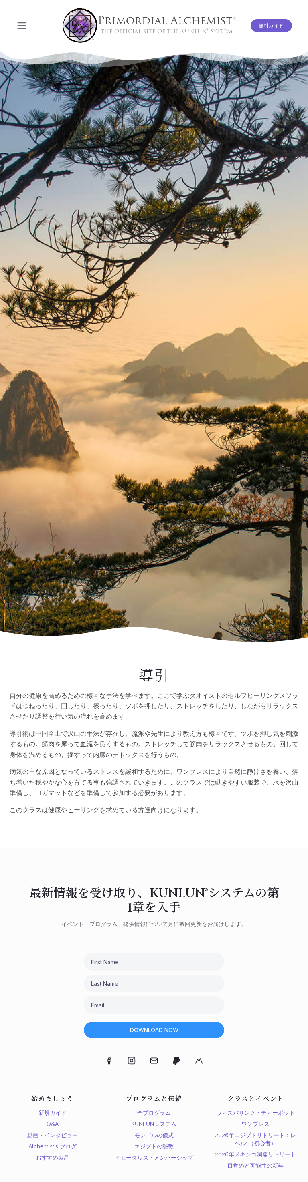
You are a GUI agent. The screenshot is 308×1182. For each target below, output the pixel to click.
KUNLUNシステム (153, 1124)
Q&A (53, 1124)
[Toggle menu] (21, 25)
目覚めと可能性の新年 (255, 1165)
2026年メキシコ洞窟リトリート (255, 1154)
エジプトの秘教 (154, 1146)
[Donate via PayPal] (176, 1061)
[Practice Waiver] (199, 1061)
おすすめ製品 (52, 1157)
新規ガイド (52, 1113)
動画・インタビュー (52, 1135)
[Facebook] (109, 1061)
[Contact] (154, 1061)
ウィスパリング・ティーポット (255, 1113)
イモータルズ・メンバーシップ (154, 1157)
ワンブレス (255, 1124)
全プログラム (154, 1113)
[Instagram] (132, 1061)
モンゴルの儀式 (154, 1135)
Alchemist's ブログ (52, 1146)
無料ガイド (271, 25)
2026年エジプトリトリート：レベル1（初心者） (255, 1139)
